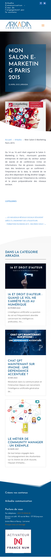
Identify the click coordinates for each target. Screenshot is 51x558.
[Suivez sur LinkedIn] (44, 3)
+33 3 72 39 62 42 (23, 513)
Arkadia (24, 84)
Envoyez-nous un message (15, 524)
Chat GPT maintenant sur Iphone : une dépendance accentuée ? (21, 367)
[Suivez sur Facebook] (40, 3)
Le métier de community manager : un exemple (25, 442)
